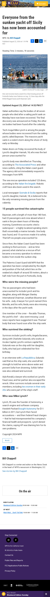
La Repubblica (28, 357)
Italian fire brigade (27, 183)
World (7, 440)
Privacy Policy (10, 571)
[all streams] (47, 594)
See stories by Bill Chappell (14, 471)
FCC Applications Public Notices (17, 566)
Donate (42, 4)
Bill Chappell (15, 38)
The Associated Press (25, 164)
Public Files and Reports (14, 560)
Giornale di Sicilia (27, 192)
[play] (3, 594)
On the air (25, 491)
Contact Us (9, 555)
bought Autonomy (27, 408)
